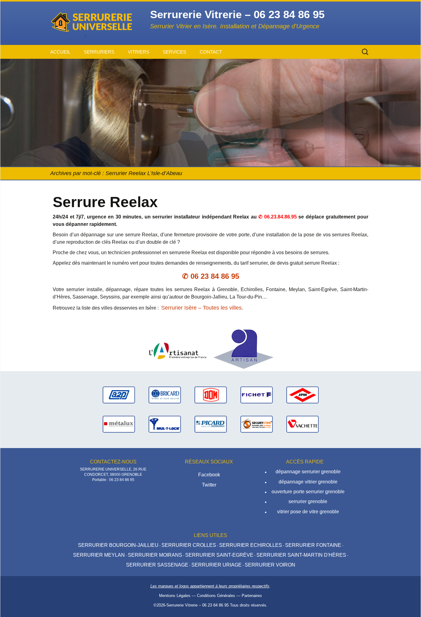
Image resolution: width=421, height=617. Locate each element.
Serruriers (99, 51)
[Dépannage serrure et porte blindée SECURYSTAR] (256, 424)
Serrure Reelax (105, 202)
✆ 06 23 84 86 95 (210, 276)
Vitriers (138, 51)
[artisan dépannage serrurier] (243, 348)
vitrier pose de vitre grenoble (308, 511)
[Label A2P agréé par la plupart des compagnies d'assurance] (118, 394)
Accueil (60, 51)
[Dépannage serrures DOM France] (210, 394)
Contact (211, 51)
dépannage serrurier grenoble (308, 471)
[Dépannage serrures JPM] (302, 394)
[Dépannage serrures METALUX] (118, 424)
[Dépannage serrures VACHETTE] (302, 424)
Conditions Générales (216, 595)
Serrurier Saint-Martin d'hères (301, 555)
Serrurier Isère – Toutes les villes (201, 308)
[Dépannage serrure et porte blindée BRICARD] (164, 394)
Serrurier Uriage (216, 564)
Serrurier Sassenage (157, 564)
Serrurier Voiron (270, 564)
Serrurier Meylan (99, 555)
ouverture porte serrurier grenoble (308, 491)
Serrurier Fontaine (313, 545)
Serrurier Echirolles (250, 545)
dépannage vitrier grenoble (308, 481)
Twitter (209, 484)
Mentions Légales (174, 595)
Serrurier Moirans (155, 555)
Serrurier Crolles (188, 545)
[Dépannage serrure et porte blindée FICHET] (256, 394)
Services (174, 51)
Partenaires (252, 595)
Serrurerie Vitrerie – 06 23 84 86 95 (197, 605)
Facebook (209, 474)
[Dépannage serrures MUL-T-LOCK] (164, 424)
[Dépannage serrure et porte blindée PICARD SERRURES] (210, 424)
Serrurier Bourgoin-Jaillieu (118, 545)
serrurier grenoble (307, 501)
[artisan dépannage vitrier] (177, 348)
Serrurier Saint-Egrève (219, 555)
